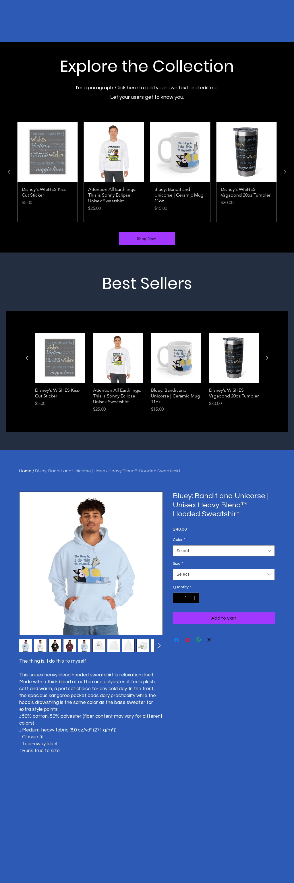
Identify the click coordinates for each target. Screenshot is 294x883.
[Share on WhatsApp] (198, 639)
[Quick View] (60, 358)
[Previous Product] (9, 171)
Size (178, 564)
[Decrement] (177, 598)
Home (25, 471)
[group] (147, 172)
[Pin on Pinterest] (187, 639)
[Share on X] (209, 639)
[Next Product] (284, 171)
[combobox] (224, 550)
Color (179, 540)
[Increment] (194, 598)
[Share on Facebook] (176, 639)
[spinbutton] (186, 598)
